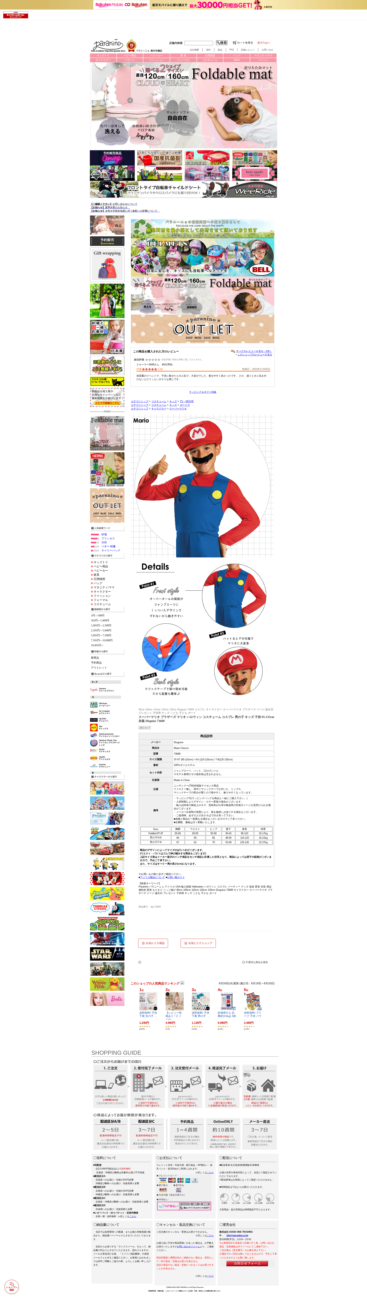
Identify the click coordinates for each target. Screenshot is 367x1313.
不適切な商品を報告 (257, 962)
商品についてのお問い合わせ (180, 962)
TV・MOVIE (187, 401)
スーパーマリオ (178, 408)
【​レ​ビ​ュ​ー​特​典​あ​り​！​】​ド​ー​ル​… (174, 1016)
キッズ (173, 401)
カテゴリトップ (139, 401)
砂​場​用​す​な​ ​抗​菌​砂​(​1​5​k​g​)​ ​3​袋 (227, 1014)
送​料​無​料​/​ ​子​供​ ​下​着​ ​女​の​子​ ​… (148, 1014)
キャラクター (158, 408)
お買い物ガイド (176, 877)
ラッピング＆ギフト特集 (202, 392)
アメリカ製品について (152, 877)
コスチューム (158, 401)
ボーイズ (185, 405)
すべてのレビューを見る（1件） (254, 351)
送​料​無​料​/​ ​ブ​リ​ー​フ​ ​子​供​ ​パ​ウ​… (252, 1016)
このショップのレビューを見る (254, 354)
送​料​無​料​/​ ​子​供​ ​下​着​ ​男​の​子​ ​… (200, 1014)
